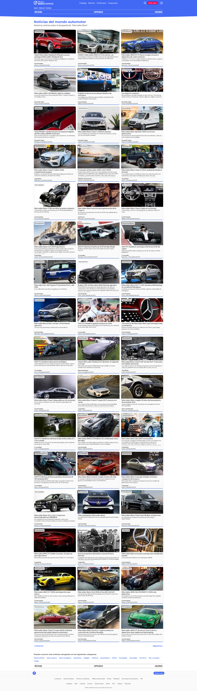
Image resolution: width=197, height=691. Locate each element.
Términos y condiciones (83, 679)
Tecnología (133, 658)
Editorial (41, 8)
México (108, 683)
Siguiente (157, 646)
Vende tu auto (152, 3)
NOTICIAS (38, 11)
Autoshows (39, 31)
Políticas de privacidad (98, 679)
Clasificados (101, 3)
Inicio (35, 8)
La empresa (57, 679)
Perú (113, 683)
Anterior (40, 646)
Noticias (91, 3)
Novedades (83, 70)
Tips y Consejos (153, 658)
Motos (114, 658)
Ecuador (90, 683)
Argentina (69, 683)
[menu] (161, 3)
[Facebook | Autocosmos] (34, 673)
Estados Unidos (99, 683)
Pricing (109, 679)
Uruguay (119, 683)
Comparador (113, 3)
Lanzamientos (40, 146)
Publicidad (116, 679)
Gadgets (87, 658)
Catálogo (83, 3)
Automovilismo (84, 31)
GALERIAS (158, 11)
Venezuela (128, 683)
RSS (141, 679)
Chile (75, 683)
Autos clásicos (52, 658)
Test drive (82, 146)
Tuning (36, 661)
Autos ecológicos (65, 658)
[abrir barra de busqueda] (145, 3)
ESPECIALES (98, 11)
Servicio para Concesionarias (130, 679)
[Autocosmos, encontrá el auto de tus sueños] (43, 3)
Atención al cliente (68, 679)
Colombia (82, 683)
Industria (38, 108)
